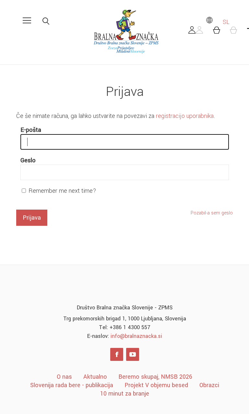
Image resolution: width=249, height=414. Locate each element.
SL (225, 22)
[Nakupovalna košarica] (220, 32)
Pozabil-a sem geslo (212, 213)
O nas (64, 377)
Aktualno (95, 377)
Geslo (28, 160)
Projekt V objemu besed (156, 385)
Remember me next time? (62, 191)
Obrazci (209, 385)
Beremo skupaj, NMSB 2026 (155, 377)
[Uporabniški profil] (195, 32)
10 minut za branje (124, 393)
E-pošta (30, 130)
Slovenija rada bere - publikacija (71, 385)
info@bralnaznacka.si (136, 336)
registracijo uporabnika (185, 116)
